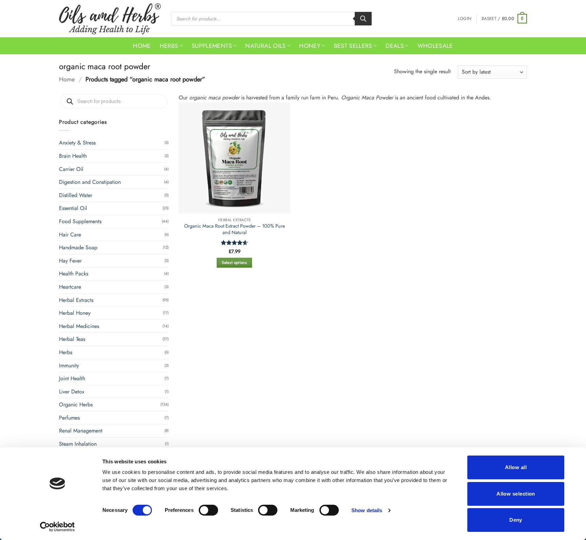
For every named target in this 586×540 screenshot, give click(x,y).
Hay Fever (70, 261)
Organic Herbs (76, 404)
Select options (234, 262)
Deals (395, 45)
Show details (366, 510)
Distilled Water (75, 195)
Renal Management (80, 431)
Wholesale (435, 45)
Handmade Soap (78, 247)
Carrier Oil (71, 169)
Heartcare (70, 287)
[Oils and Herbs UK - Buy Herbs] (110, 18)
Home (142, 45)
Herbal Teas (72, 339)
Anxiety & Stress (77, 143)
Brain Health (73, 156)
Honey (309, 45)
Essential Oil (73, 208)
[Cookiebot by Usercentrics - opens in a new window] (57, 527)
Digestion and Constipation (90, 182)
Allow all (516, 467)
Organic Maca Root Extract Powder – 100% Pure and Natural (234, 229)
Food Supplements (80, 221)
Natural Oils (265, 45)
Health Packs (73, 273)
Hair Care (70, 234)
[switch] (208, 510)
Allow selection (515, 494)
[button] (464, 18)
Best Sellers (353, 45)
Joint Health (72, 378)
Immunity (69, 365)
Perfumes (69, 418)
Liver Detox (71, 392)
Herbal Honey (75, 313)
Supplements (212, 45)
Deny (515, 520)
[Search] (363, 18)
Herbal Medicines (79, 326)
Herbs (169, 45)
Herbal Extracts (76, 300)
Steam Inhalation (78, 444)
